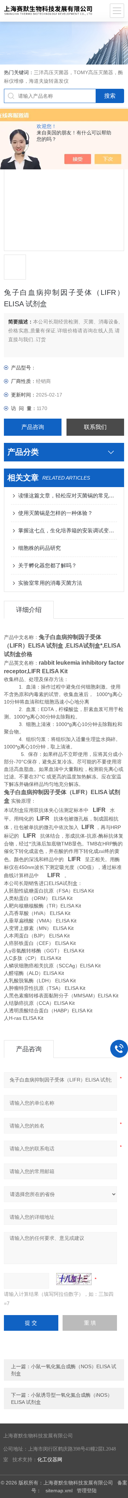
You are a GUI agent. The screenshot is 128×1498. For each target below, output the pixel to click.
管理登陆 (87, 1490)
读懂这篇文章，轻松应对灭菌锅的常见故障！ (67, 495)
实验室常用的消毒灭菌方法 (50, 583)
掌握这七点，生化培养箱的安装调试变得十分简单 (67, 530)
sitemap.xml (59, 1490)
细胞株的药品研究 (39, 548)
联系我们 (95, 427)
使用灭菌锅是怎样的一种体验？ (55, 513)
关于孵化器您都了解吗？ (47, 565)
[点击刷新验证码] (74, 1279)
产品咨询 (32, 427)
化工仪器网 (49, 1459)
